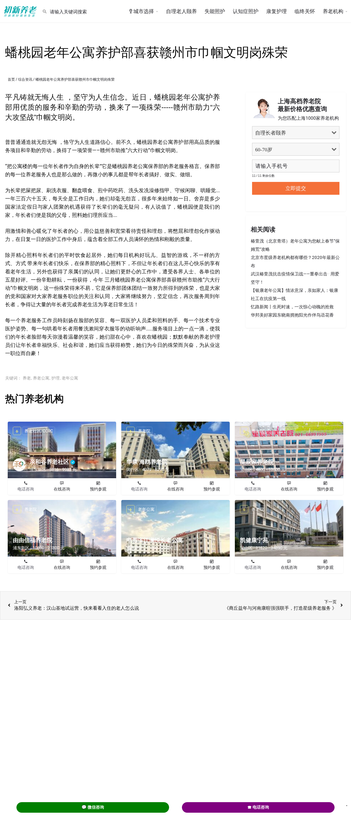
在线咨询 (62, 489)
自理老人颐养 (181, 11)
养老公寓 (41, 378)
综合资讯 (25, 79)
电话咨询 (25, 489)
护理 (55, 378)
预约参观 (98, 489)
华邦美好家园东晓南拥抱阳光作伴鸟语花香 (292, 315)
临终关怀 (304, 11)
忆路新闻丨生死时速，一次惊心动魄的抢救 (292, 306)
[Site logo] (21, 11)
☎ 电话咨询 (258, 807)
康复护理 (276, 11)
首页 (11, 79)
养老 (27, 378)
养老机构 (333, 11)
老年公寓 (70, 378)
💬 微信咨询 (92, 807)
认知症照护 (245, 11)
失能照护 (215, 11)
